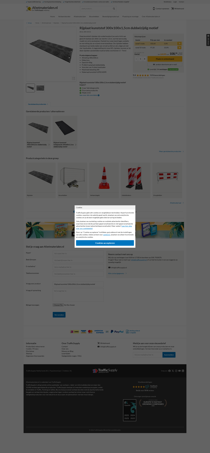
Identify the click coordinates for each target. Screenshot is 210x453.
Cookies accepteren (105, 243)
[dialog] (105, 226)
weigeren (106, 235)
